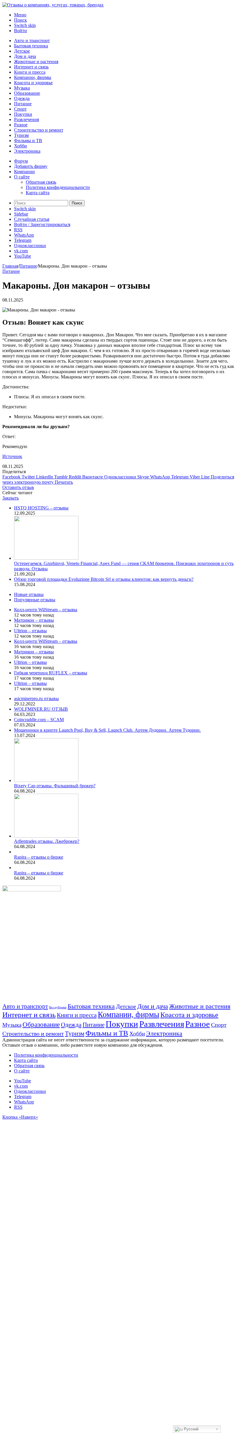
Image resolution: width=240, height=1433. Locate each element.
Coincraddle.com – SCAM (39, 719)
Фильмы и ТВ (28, 140)
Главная (10, 265)
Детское (22, 51)
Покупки (23, 114)
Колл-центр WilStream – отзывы (45, 609)
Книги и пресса (29, 72)
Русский (190, 1429)
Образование (27, 93)
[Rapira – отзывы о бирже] (15, 851)
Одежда (22, 98)
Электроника (27, 151)
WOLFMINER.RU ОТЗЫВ (41, 709)
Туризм (21, 135)
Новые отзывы (29, 594)
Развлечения (26, 119)
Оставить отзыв (18, 487)
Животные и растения (36, 61)
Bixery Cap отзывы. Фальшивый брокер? (54, 785)
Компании (24, 171)
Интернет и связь (31, 66)
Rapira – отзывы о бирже (38, 857)
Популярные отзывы (34, 599)
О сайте (22, 176)
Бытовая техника (31, 45)
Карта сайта (37, 192)
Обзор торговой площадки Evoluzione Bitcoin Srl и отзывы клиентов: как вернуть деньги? (103, 579)
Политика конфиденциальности (58, 187)
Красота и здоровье (33, 82)
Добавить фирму (30, 166)
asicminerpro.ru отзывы (36, 698)
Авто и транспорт (32, 40)
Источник (12, 456)
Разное (21, 124)
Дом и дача (25, 56)
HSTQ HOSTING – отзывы (41, 507)
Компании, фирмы (32, 77)
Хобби (20, 145)
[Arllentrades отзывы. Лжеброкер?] (46, 835)
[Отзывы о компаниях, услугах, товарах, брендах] (53, 4)
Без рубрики (57, 1007)
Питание (23, 103)
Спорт (20, 108)
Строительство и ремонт (38, 130)
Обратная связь (41, 182)
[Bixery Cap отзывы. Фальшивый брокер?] (46, 780)
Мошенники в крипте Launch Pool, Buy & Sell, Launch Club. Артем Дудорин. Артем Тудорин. (107, 730)
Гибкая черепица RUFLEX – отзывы (50, 672)
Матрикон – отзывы (34, 620)
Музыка (22, 87)
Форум (21, 161)
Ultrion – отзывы (30, 630)
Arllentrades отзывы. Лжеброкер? (46, 841)
